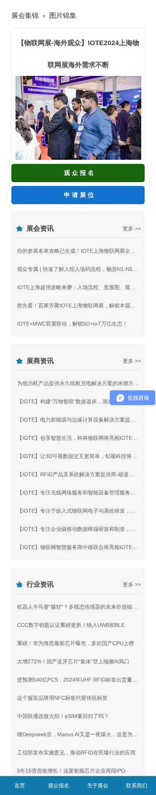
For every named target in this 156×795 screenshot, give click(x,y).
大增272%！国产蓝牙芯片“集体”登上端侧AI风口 (73, 661)
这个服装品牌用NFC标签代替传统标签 (62, 698)
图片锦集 (62, 15)
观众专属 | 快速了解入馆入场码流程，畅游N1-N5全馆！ (82, 269)
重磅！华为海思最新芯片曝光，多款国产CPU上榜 (75, 643)
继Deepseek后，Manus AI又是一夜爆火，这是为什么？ (82, 734)
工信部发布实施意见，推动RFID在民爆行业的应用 (76, 752)
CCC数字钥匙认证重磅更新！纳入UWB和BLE (71, 625)
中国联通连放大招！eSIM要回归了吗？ (63, 716)
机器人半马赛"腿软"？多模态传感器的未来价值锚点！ (80, 607)
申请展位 (80, 195)
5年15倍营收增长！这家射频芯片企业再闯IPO (71, 771)
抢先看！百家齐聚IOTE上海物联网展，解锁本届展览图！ (84, 305)
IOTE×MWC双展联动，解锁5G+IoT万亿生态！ (72, 324)
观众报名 (80, 173)
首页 (19, 785)
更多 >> (132, 228)
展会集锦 (25, 15)
